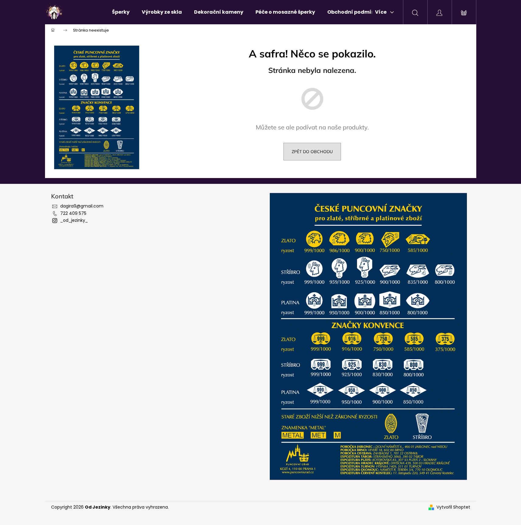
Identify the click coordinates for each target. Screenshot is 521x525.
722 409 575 (73, 213)
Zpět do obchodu (312, 151)
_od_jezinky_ (74, 220)
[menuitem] (121, 12)
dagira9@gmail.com (81, 206)
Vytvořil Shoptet (453, 507)
